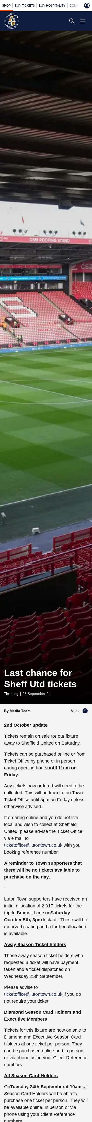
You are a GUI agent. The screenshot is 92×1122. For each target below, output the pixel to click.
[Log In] (87, 5)
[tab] (6, 5)
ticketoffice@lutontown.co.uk (33, 845)
